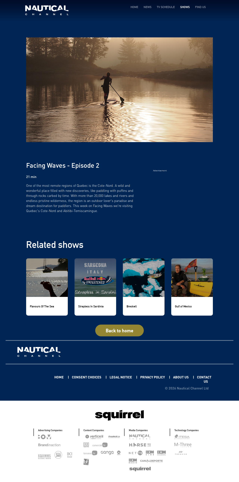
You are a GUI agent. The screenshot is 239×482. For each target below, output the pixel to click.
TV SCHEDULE (166, 7)
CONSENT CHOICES (87, 377)
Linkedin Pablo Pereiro (31, 377)
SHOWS (185, 7)
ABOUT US (181, 377)
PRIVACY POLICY (153, 377)
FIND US (200, 7)
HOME (134, 7)
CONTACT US (204, 379)
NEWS (147, 7)
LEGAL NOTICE (121, 377)
